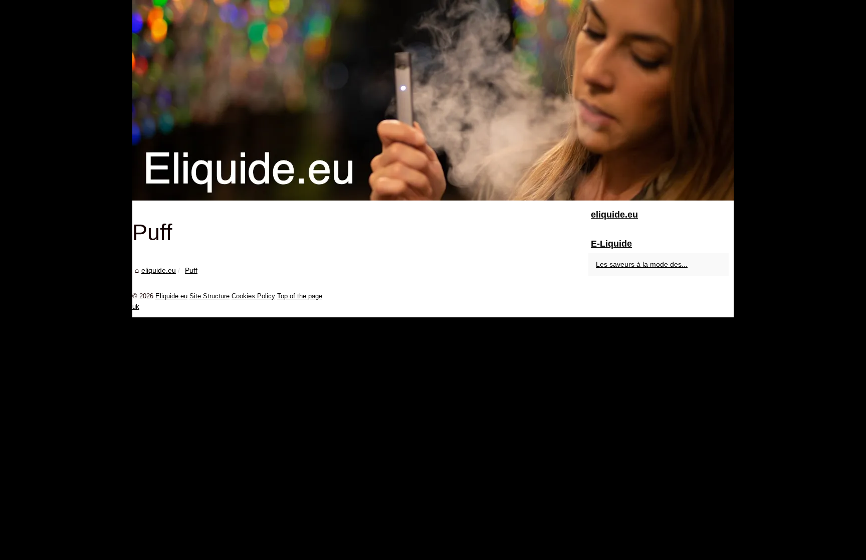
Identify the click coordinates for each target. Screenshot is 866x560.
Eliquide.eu (171, 296)
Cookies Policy (253, 296)
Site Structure (209, 296)
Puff (191, 270)
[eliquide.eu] (433, 100)
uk (135, 306)
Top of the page (299, 296)
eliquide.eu (158, 270)
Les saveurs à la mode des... (642, 264)
